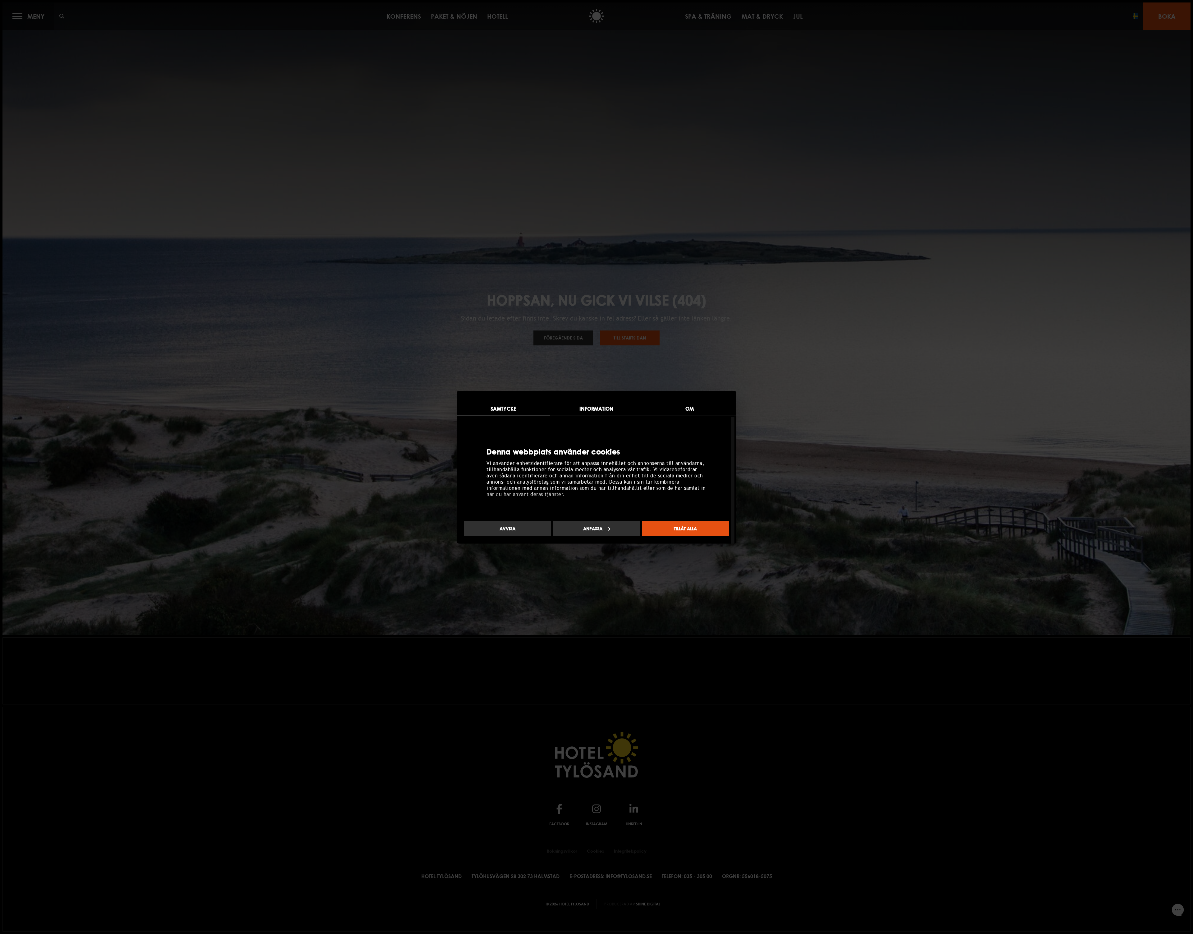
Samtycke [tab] (503, 409)
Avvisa (507, 528)
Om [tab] (689, 409)
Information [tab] (596, 409)
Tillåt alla (685, 528)
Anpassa (592, 528)
